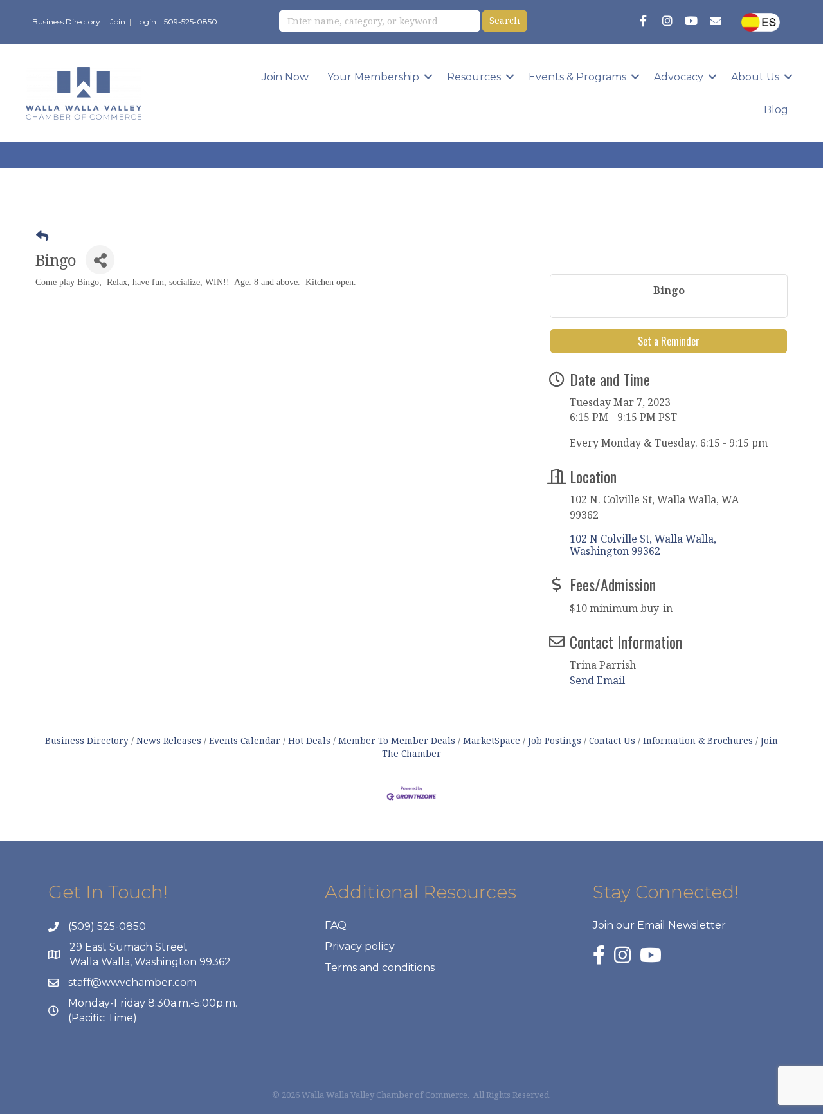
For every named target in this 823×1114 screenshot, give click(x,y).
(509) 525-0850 (107, 926)
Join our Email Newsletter (659, 925)
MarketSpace (491, 740)
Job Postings (554, 740)
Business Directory (66, 21)
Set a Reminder (669, 341)
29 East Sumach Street (128, 947)
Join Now (285, 77)
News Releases (168, 740)
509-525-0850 (190, 21)
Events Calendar (244, 740)
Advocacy (678, 77)
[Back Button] (42, 236)
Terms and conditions (380, 967)
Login (145, 21)
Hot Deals (309, 740)
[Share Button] (100, 259)
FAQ (336, 925)
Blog (776, 110)
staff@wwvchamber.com (132, 982)
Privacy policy (360, 946)
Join (117, 21)
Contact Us (612, 740)
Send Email (597, 680)
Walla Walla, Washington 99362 (150, 962)
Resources (474, 77)
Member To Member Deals (396, 740)
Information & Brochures (698, 740)
